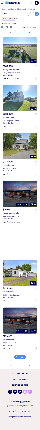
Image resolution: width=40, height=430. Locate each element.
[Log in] (37, 3)
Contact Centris (20, 385)
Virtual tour (20, 204)
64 (35, 204)
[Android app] (30, 392)
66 (35, 331)
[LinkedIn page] (20, 392)
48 (35, 61)
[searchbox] (18, 9)
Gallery (2, 27)
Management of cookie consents (20, 417)
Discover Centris (20, 373)
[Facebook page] (15, 392)
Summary (11, 27)
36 (35, 283)
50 (35, 108)
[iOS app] (25, 392)
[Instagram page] (10, 392)
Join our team (20, 379)
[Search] (31, 3)
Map (6, 27)
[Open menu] (2, 3)
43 (35, 156)
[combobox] (20, 9)
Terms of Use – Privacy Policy (20, 411)
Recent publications (29, 27)
